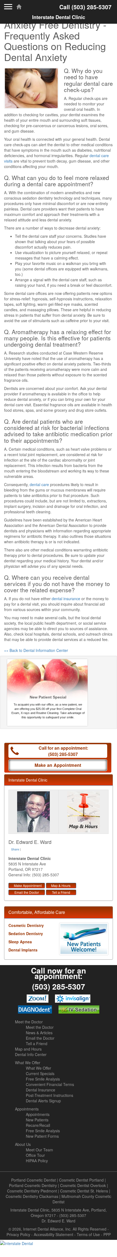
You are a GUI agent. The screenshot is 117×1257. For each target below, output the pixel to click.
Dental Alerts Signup (43, 1100)
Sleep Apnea (20, 941)
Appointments (27, 1109)
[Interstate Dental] (58, 1243)
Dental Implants (23, 950)
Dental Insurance (40, 1090)
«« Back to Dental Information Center (36, 650)
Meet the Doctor (29, 1021)
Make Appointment (28, 885)
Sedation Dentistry (25, 933)
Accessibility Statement (53, 1234)
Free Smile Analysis (43, 1079)
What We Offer (27, 1062)
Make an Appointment (58, 765)
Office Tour (35, 1155)
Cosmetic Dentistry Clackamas (32, 1196)
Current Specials (40, 1073)
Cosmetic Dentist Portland (81, 1180)
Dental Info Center (31, 1054)
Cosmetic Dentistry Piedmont (32, 1191)
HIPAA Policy (37, 1160)
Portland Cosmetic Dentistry (33, 1185)
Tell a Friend (61, 892)
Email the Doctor (26, 892)
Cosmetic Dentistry (26, 925)
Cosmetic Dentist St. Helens (84, 1191)
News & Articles (39, 1032)
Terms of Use (88, 1234)
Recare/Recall (38, 1125)
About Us (23, 1144)
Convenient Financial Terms (50, 1084)
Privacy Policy (18, 1234)
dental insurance (66, 598)
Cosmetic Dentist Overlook (83, 1185)
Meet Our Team (39, 1149)
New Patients (37, 1119)
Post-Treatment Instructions (49, 1095)
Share (15, 849)
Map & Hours (60, 885)
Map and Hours (28, 1049)
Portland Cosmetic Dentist (33, 1180)
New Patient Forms (42, 1136)
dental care (39, 484)
